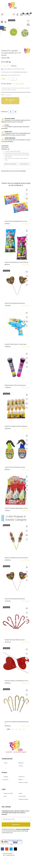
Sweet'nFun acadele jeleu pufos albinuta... (16, 426)
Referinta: (3, 58)
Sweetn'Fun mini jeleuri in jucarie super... (16, 344)
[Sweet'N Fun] (27, 50)
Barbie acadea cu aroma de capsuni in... (16, 385)
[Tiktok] (15, 849)
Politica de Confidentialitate (22, 829)
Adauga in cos (11, 101)
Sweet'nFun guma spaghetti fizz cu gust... (16, 221)
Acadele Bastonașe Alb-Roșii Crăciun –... (15, 639)
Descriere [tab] (5, 146)
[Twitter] (11, 849)
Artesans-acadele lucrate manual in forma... (17, 680)
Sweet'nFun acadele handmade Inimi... (15, 303)
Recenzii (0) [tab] (5, 149)
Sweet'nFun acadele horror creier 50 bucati (16, 262)
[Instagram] (6, 849)
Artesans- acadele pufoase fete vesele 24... (17, 557)
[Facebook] (2, 849)
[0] (21, 14)
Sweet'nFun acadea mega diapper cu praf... (16, 508)
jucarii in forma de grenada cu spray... (15, 467)
